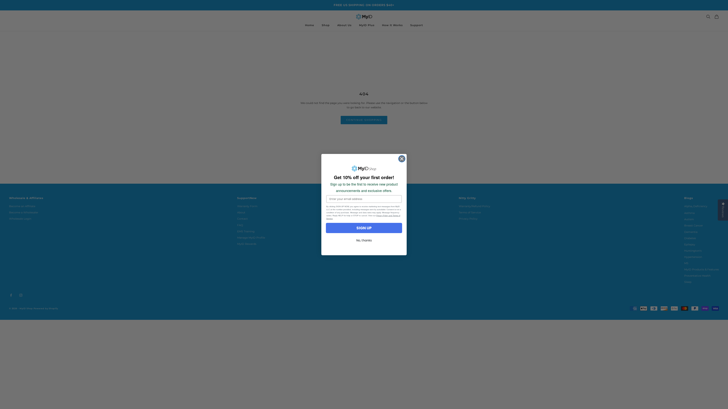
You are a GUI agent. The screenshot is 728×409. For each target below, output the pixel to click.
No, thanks (364, 240)
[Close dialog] (402, 158)
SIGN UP (364, 228)
